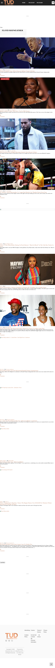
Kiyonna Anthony (10, 369)
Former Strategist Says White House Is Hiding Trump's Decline (17, 71)
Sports (4, 460)
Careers (33, 630)
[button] (27, 27)
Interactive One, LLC (10, 651)
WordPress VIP (19, 651)
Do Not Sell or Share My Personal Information (33, 638)
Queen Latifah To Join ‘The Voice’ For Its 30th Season (15, 111)
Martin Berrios (8, 327)
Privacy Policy (45, 631)
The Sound (40, 2)
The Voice (2, 419)
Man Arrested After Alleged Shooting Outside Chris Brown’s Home (18, 152)
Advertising (27, 630)
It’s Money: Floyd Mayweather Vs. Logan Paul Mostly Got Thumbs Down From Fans (23, 192)
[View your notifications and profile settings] (53, 2)
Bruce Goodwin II (10, 543)
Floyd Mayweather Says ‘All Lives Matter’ (12, 462)
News (1, 69)
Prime (1, 460)
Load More (3, 562)
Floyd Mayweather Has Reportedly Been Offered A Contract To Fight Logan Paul (22, 328)
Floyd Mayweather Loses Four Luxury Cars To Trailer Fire (16, 544)
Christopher (7, 69)
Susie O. (7, 501)
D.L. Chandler (12, 109)
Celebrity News (3, 109)
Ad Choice (39, 635)
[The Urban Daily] (11, 638)
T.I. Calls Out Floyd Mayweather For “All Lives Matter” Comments (18, 420)
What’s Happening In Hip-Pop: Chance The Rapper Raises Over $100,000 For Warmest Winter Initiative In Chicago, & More (26, 503)
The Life (1, 369)
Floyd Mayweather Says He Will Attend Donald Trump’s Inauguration (19, 370)
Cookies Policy (26, 635)
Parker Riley (11, 460)
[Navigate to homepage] (9, 2)
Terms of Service (39, 631)
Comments (2, 75)
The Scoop (31, 2)
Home (23, 2)
